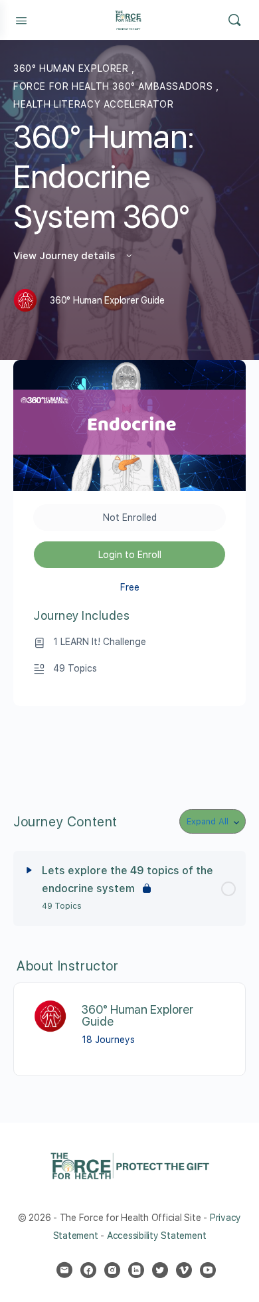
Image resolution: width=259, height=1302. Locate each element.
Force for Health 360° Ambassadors (114, 86)
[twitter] (160, 1270)
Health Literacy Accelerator (93, 104)
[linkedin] (136, 1270)
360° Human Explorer (72, 68)
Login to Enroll (129, 554)
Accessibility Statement (156, 1235)
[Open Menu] (21, 19)
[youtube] (208, 1270)
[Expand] (29, 870)
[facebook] (88, 1270)
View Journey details (65, 256)
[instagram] (112, 1270)
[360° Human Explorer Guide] (51, 1016)
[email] (64, 1270)
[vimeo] (184, 1270)
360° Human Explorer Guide (137, 1015)
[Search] (234, 20)
